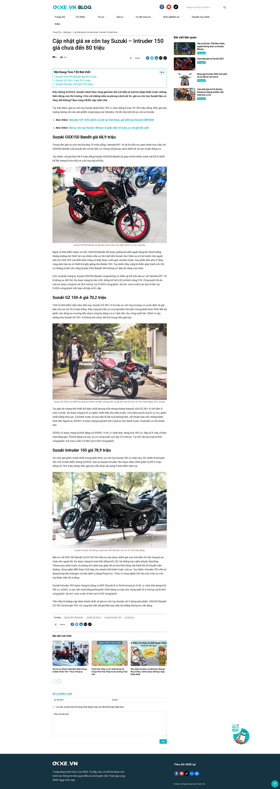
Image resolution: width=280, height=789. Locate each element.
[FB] (161, 8)
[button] (205, 7)
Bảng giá (67, 32)
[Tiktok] (186, 773)
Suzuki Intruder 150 (113, 617)
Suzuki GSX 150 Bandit (73, 617)
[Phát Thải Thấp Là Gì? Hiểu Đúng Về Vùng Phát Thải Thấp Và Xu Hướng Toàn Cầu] (110, 653)
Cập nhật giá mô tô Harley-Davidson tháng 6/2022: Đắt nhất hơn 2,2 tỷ (210, 92)
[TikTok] (175, 8)
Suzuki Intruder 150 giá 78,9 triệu (74, 84)
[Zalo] (191, 773)
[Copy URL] (165, 58)
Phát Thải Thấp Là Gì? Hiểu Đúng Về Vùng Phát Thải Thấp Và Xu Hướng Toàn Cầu (110, 671)
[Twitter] (152, 58)
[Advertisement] (201, 127)
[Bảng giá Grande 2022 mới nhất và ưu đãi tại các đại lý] (184, 79)
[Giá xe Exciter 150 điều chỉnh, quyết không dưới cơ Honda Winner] (184, 48)
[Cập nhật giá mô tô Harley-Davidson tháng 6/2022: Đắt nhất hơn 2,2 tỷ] (184, 94)
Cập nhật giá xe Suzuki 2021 (210, 59)
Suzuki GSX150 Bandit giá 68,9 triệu (76, 76)
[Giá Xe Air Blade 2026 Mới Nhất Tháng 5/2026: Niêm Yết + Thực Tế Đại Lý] (70, 653)
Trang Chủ (56, 32)
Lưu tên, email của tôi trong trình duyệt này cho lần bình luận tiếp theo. (90, 707)
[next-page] (59, 681)
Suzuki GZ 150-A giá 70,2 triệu (73, 80)
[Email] (160, 58)
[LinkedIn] (196, 773)
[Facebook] (147, 58)
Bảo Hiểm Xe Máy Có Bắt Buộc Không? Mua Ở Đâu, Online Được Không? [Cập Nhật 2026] (148, 671)
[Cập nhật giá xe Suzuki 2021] (184, 63)
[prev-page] (54, 681)
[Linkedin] (156, 58)
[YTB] (168, 8)
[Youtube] (181, 773)
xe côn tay (129, 617)
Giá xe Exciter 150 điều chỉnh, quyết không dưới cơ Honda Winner (211, 46)
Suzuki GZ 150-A (94, 617)
